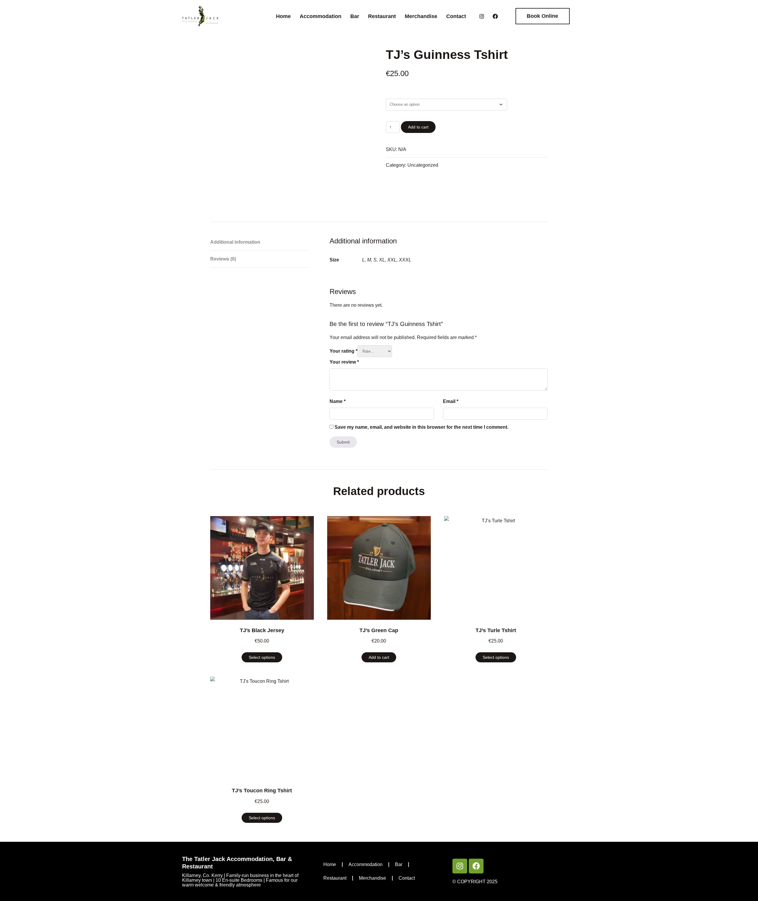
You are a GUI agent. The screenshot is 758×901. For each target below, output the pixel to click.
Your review (344, 361)
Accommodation (320, 16)
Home (283, 16)
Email (450, 401)
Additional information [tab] (235, 242)
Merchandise (421, 16)
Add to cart (418, 127)
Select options (262, 657)
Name (338, 401)
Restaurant (382, 16)
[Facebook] (495, 16)
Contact (456, 16)
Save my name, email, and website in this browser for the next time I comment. (421, 427)
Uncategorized (422, 165)
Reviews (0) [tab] (223, 258)
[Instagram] (481, 16)
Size (389, 93)
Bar (354, 16)
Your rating (343, 351)
